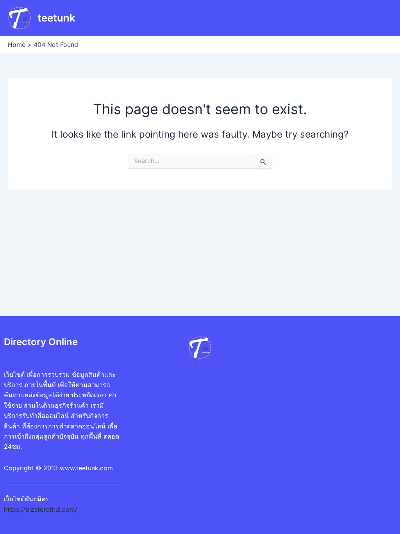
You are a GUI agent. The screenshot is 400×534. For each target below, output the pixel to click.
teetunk (56, 18)
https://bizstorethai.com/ (40, 509)
